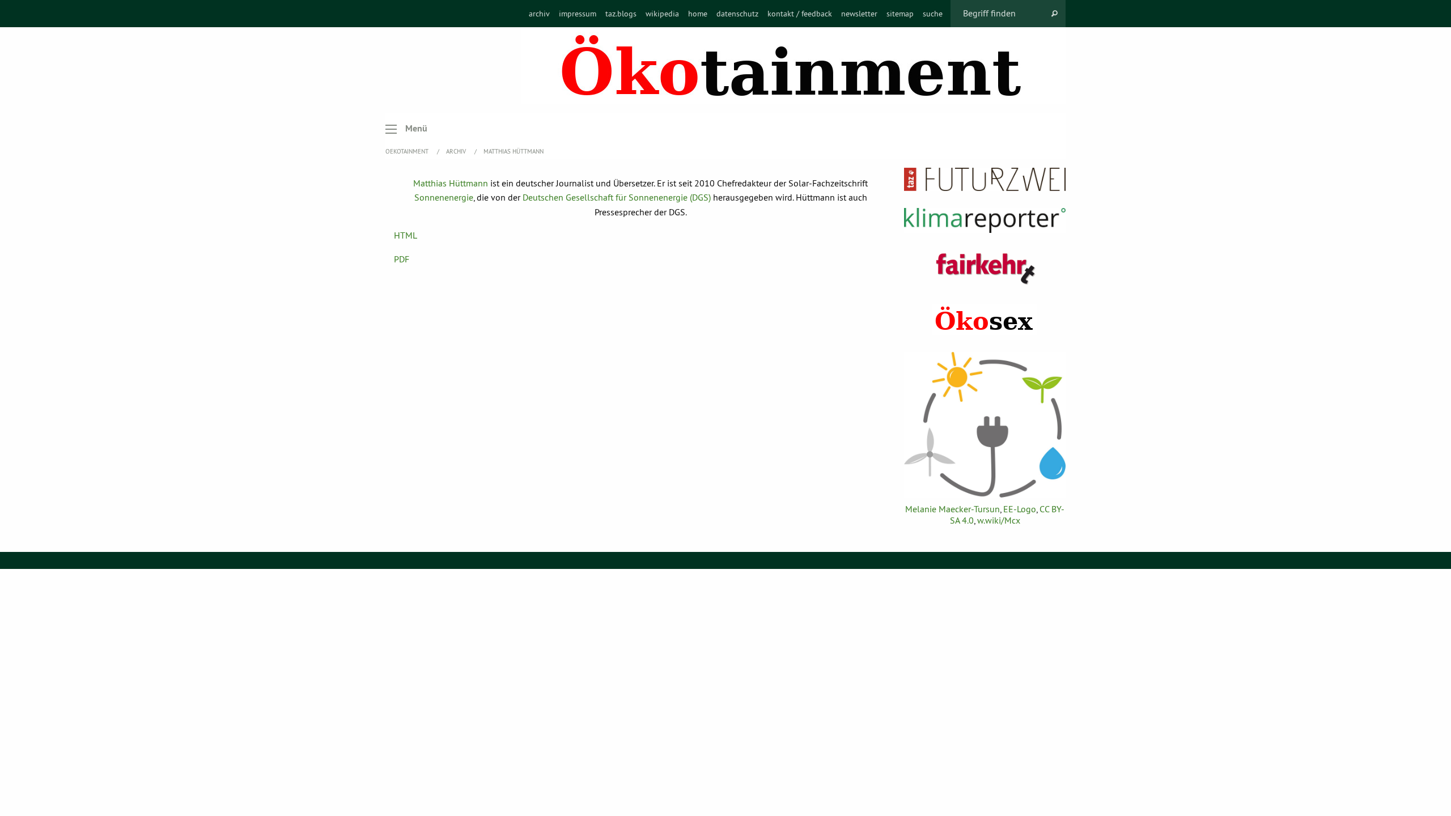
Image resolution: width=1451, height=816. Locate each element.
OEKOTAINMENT (407, 151)
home (697, 13)
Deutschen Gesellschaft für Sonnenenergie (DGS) (617, 197)
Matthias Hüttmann (513, 151)
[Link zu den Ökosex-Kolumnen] (984, 319)
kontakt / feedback (799, 13)
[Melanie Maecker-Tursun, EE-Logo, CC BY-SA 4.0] (985, 425)
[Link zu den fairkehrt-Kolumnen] (985, 268)
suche (933, 13)
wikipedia (662, 13)
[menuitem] (539, 13)
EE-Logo (1019, 509)
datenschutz (737, 13)
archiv (539, 13)
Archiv (457, 151)
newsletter (859, 13)
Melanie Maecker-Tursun (952, 509)
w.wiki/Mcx (998, 520)
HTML (405, 235)
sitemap (900, 13)
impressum (577, 13)
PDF (401, 259)
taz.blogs (621, 13)
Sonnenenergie (443, 197)
